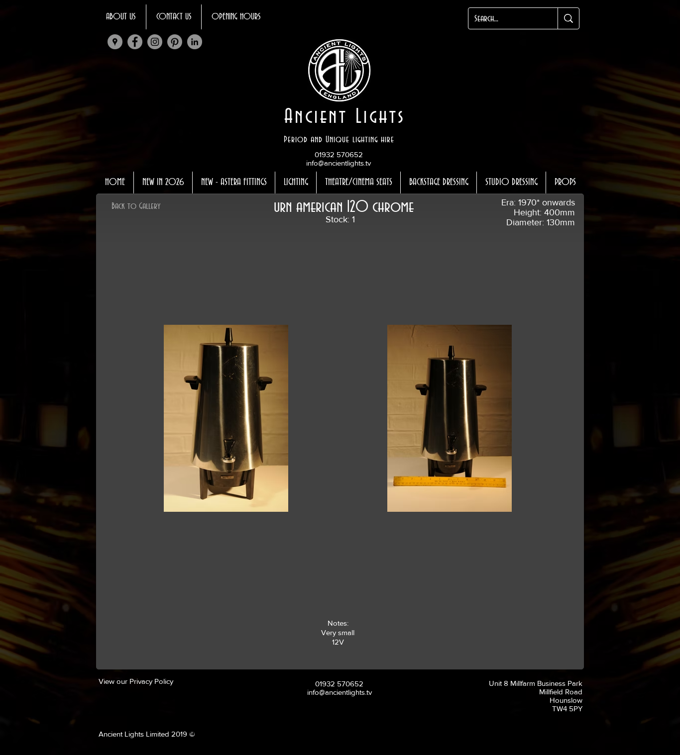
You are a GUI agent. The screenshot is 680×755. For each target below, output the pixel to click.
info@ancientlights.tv (338, 163)
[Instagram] (154, 41)
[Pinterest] (174, 41)
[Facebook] (134, 41)
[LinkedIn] (194, 41)
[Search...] (568, 18)
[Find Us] (115, 41)
